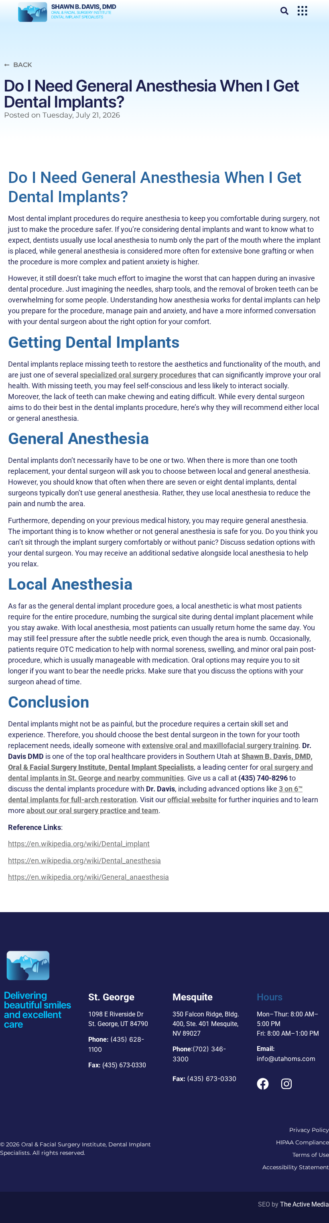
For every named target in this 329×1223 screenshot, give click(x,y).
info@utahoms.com (286, 1059)
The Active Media (304, 1204)
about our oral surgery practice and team (92, 810)
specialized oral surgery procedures (138, 375)
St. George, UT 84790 (118, 1024)
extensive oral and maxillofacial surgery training (220, 745)
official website (192, 799)
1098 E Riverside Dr (115, 1014)
